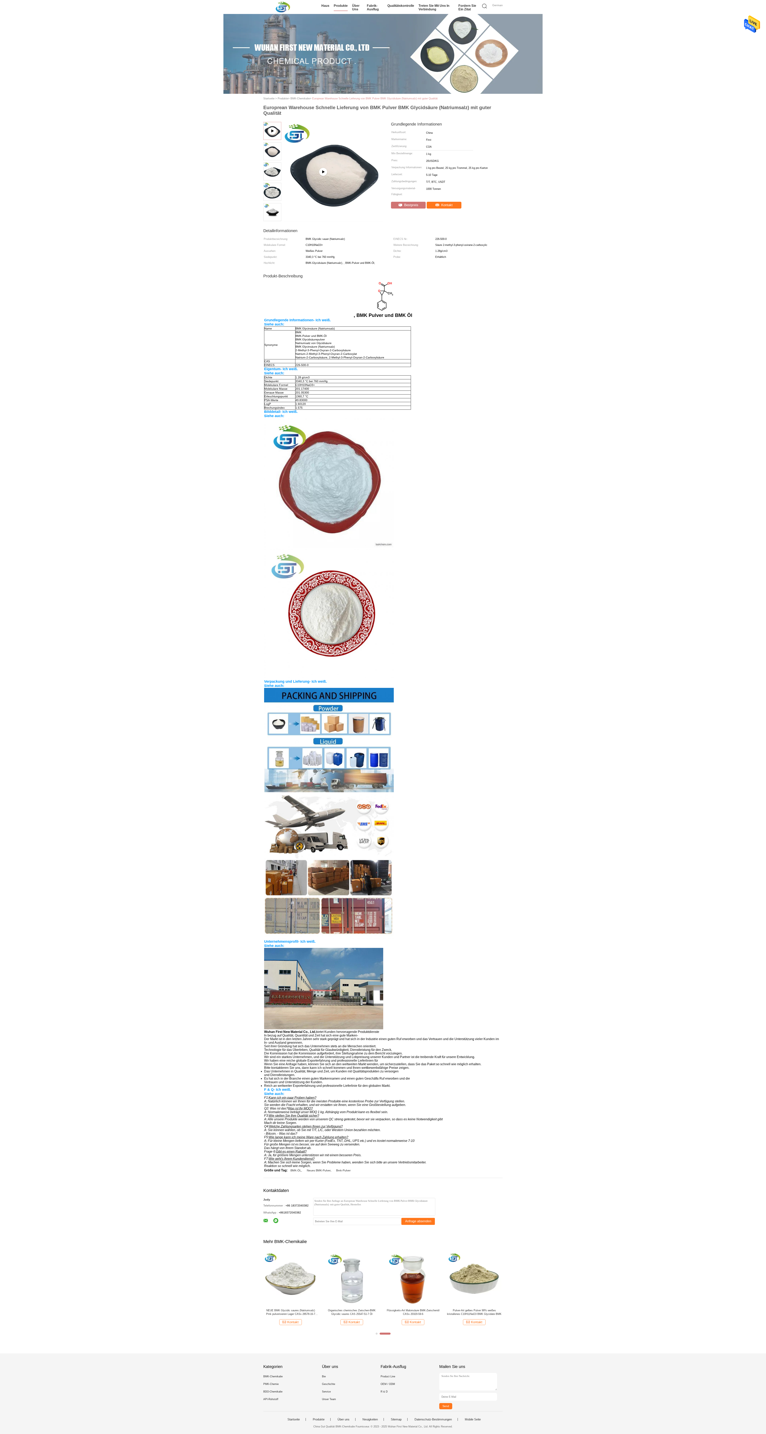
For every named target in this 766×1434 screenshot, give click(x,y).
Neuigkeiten (370, 1419)
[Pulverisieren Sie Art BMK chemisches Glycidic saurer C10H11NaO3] (474, 1278)
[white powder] (333, 220)
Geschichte (328, 1384)
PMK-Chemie (271, 1384)
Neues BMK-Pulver (319, 1170)
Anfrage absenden (418, 1221)
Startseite (293, 1419)
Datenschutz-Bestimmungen (433, 1419)
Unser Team (329, 1399)
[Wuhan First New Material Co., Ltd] (282, 7)
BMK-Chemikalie (273, 1376)
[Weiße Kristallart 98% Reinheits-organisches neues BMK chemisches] (290, 1278)
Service (326, 1391)
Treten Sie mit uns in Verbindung (434, 7)
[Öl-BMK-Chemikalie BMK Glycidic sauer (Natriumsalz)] (352, 1278)
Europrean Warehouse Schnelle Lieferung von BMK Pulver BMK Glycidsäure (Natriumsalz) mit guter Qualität (375, 98)
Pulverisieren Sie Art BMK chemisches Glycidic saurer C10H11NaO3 (474, 1312)
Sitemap (396, 1419)
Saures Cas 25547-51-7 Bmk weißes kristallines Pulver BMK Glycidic (413, 1312)
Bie (324, 1376)
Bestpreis (410, 205)
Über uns (355, 7)
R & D (384, 1391)
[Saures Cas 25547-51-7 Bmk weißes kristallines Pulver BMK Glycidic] (413, 1278)
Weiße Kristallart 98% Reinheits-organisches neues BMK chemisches (290, 1312)
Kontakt (446, 205)
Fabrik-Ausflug (373, 7)
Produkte (341, 5)
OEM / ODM (388, 1384)
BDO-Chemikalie (272, 1391)
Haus (325, 5)
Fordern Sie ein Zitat (467, 7)
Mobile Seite (473, 1419)
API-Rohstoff (270, 1399)
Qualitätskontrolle (400, 5)
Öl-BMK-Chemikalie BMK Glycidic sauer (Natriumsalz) (352, 1312)
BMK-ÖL (295, 1170)
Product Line (388, 1376)
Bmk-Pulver (343, 1170)
